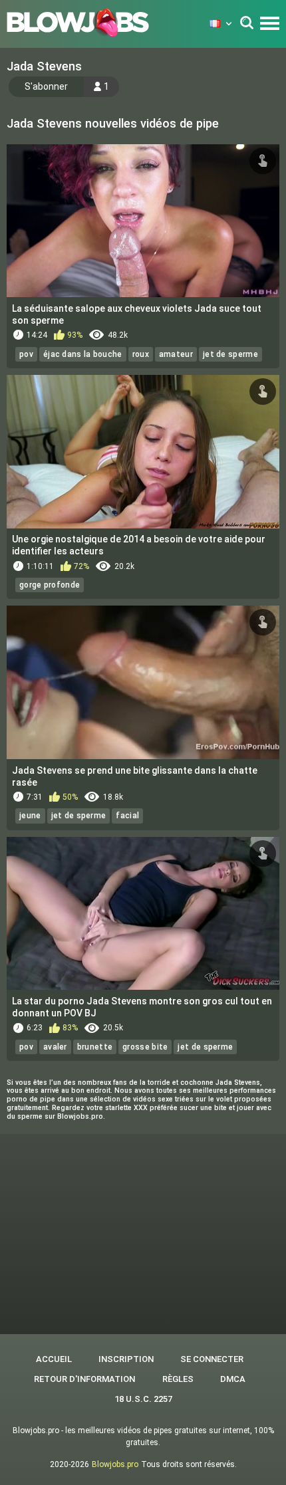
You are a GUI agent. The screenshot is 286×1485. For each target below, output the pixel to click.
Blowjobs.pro (115, 1464)
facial (127, 815)
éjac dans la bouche (82, 354)
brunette (94, 1047)
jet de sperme (230, 354)
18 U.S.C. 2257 (143, 1399)
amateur (176, 354)
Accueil (54, 1359)
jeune (30, 815)
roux (140, 354)
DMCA (232, 1379)
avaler (55, 1047)
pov (26, 354)
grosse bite (145, 1047)
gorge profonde (49, 585)
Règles (178, 1379)
